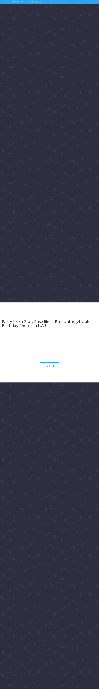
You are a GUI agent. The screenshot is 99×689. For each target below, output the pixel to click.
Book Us (49, 366)
